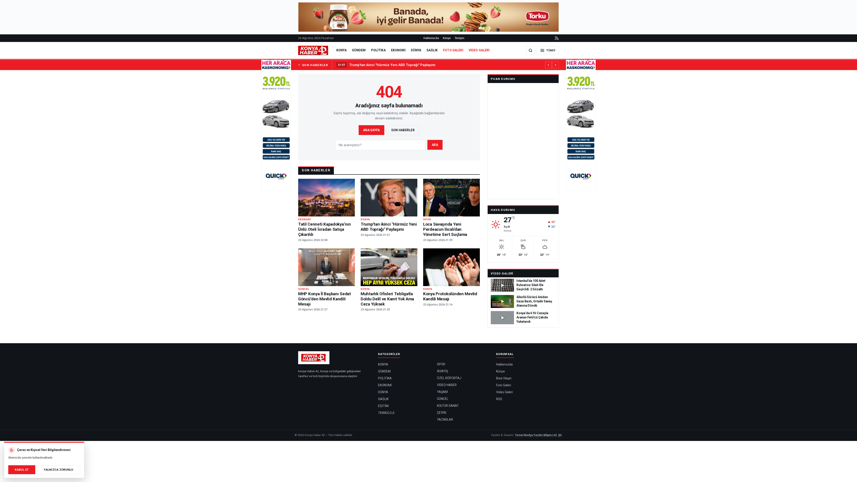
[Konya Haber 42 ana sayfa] (313, 50)
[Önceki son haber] (548, 65)
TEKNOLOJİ (386, 413)
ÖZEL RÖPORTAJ (449, 378)
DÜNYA (416, 50)
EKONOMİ (398, 50)
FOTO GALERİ (453, 50)
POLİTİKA (378, 50)
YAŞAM (442, 392)
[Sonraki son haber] (555, 65)
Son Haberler (403, 130)
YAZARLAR (445, 419)
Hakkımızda (431, 38)
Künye (447, 38)
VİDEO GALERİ (479, 50)
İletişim (459, 38)
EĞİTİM (383, 406)
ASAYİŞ (442, 371)
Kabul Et (22, 469)
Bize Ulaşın (504, 378)
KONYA (341, 50)
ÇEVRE (442, 412)
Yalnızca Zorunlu (58, 469)
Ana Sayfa (371, 130)
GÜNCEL (442, 399)
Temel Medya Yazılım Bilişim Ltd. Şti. (538, 435)
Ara (435, 145)
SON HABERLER (315, 65)
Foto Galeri (503, 385)
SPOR (441, 364)
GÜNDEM (359, 50)
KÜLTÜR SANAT (448, 405)
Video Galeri (502, 273)
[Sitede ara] (530, 50)
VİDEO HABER (447, 385)
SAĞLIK (432, 50)
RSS (499, 399)
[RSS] (556, 38)
